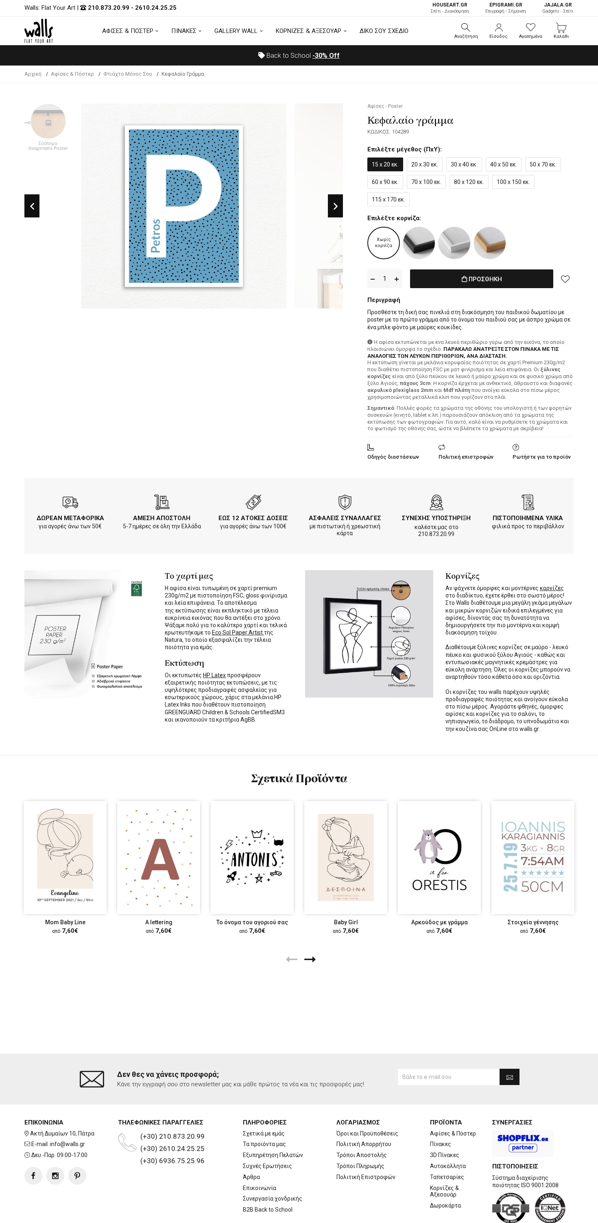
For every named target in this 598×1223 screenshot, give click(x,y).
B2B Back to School (267, 1209)
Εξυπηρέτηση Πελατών (273, 1155)
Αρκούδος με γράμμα (439, 922)
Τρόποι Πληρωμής (360, 1166)
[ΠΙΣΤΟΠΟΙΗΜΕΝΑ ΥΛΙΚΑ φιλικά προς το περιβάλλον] (528, 504)
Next (335, 206)
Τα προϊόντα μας (264, 1144)
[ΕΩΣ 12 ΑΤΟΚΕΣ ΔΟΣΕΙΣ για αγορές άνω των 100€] (253, 504)
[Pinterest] (77, 1176)
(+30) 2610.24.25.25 (172, 1148)
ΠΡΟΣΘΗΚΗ (484, 279)
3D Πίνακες (444, 1155)
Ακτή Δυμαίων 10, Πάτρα (62, 1133)
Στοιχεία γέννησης (533, 922)
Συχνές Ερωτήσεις (267, 1166)
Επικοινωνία (259, 1188)
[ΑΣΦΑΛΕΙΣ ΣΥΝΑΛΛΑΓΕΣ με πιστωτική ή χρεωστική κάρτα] (345, 504)
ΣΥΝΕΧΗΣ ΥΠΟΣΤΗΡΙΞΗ (436, 518)
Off (326, 55)
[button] (466, 30)
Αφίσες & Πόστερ (453, 1133)
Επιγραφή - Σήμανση (505, 8)
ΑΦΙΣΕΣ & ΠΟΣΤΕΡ (128, 31)
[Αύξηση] (396, 279)
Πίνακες (440, 1144)
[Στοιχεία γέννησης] (532, 857)
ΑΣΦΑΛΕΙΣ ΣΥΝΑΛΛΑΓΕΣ (345, 518)
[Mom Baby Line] (65, 857)
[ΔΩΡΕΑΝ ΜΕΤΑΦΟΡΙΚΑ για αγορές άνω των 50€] (70, 504)
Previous (31, 206)
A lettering (158, 922)
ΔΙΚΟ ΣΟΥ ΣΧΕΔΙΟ (384, 31)
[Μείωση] (372, 279)
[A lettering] (158, 857)
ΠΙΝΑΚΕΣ (183, 31)
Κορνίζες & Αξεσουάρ (444, 1191)
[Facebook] (33, 1176)
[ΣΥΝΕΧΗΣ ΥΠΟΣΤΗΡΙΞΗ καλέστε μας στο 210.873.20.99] (436, 504)
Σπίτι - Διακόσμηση (449, 8)
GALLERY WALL (236, 31)
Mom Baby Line (65, 922)
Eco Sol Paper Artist (238, 632)
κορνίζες (552, 588)
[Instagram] (55, 1176)
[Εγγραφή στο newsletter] (509, 1077)
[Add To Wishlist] (565, 278)
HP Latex (214, 675)
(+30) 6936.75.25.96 (172, 1161)
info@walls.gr (67, 1144)
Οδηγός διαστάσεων (393, 457)
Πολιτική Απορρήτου (363, 1144)
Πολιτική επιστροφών (466, 457)
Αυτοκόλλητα (448, 1166)
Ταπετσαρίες (447, 1177)
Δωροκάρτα (445, 1205)
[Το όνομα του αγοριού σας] (252, 857)
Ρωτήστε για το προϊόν (542, 457)
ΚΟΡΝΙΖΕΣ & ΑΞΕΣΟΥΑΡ (309, 31)
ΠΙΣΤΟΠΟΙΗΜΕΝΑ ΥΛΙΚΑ (528, 518)
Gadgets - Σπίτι (558, 8)
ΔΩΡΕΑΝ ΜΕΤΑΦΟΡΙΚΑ (70, 518)
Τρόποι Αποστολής (361, 1155)
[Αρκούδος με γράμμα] (439, 857)
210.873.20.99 (108, 7)
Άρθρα (251, 1177)
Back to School (302, 55)
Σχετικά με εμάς (264, 1133)
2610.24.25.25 (156, 7)
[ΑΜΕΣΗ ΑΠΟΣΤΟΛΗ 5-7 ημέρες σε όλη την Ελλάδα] (162, 504)
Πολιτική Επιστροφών (365, 1177)
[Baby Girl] (345, 857)
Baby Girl (346, 922)
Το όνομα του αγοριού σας (252, 922)
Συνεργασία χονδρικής (272, 1198)
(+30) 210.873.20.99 (172, 1136)
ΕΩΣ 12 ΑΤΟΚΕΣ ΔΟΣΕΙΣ (253, 518)
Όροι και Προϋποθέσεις (367, 1133)
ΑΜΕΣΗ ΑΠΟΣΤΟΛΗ (161, 518)
